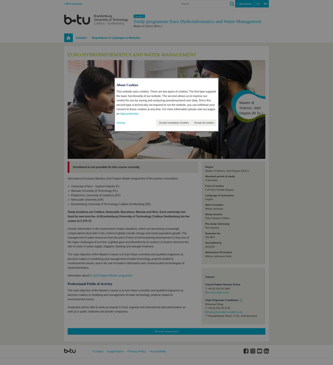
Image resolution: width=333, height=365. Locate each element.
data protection (129, 113)
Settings (121, 122)
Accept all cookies (204, 122)
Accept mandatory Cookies (174, 122)
